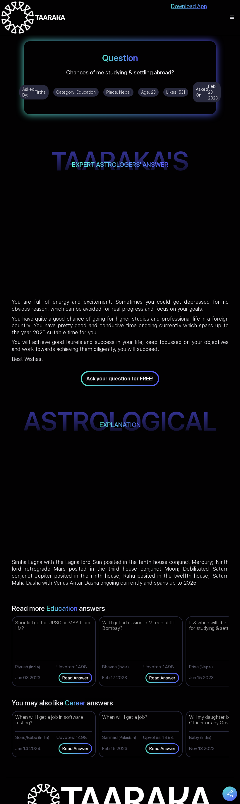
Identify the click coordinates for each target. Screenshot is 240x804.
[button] (232, 17)
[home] (33, 17)
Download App (189, 6)
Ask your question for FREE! (120, 378)
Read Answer (75, 678)
